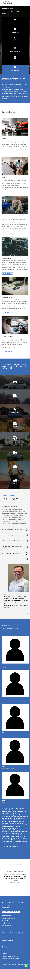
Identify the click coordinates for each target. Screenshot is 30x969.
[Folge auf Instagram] (6, 946)
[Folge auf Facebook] (2, 946)
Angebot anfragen (7, 192)
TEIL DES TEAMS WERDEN (9, 846)
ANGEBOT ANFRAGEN (7, 153)
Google (18, 882)
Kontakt (24, 611)
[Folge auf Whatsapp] (10, 946)
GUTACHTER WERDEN (7, 633)
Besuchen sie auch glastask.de (10, 911)
